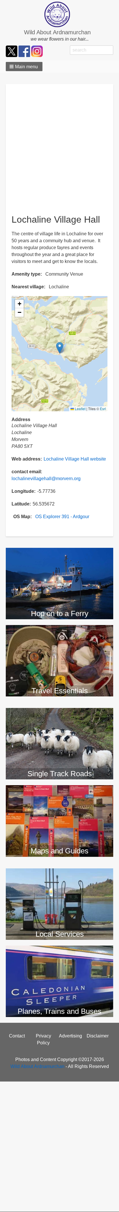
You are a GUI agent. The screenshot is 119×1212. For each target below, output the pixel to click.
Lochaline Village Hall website (75, 459)
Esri (103, 408)
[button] (24, 66)
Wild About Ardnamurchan (57, 32)
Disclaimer (98, 1035)
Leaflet (79, 408)
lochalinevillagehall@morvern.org (46, 478)
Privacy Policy (43, 1039)
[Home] (59, 14)
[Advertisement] (59, 152)
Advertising (70, 1035)
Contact (17, 1035)
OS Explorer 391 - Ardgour (62, 516)
